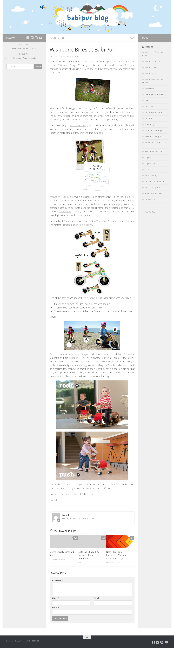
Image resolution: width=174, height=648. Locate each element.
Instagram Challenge (153, 130)
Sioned (55, 56)
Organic (147, 157)
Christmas (148, 106)
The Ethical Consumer (153, 193)
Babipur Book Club (152, 61)
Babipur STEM (150, 73)
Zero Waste (149, 199)
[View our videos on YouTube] (40, 37)
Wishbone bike (92, 297)
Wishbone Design (79, 125)
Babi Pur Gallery (151, 212)
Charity (147, 100)
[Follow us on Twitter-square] (32, 37)
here (93, 494)
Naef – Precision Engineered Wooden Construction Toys (116, 555)
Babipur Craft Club (152, 67)
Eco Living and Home (153, 112)
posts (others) (58, 37)
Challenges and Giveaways (155, 94)
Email (97, 598)
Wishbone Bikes (70, 494)
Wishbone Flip (76, 357)
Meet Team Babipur (152, 136)
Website (55, 607)
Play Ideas (148, 169)
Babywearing (149, 88)
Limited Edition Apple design (77, 224)
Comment (57, 581)
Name (55, 598)
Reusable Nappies (152, 187)
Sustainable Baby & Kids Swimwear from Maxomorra (89, 555)
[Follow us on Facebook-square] (27, 37)
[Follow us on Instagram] (36, 37)
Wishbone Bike (127, 115)
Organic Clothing (151, 163)
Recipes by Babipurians (154, 181)
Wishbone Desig (66, 65)
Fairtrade (148, 118)
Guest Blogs (149, 124)
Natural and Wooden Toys (155, 151)
